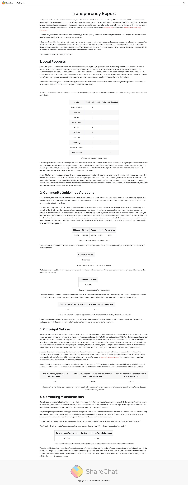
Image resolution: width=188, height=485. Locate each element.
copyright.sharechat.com (109, 357)
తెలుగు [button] (21, 3)
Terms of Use (108, 28)
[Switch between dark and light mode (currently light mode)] (183, 3)
